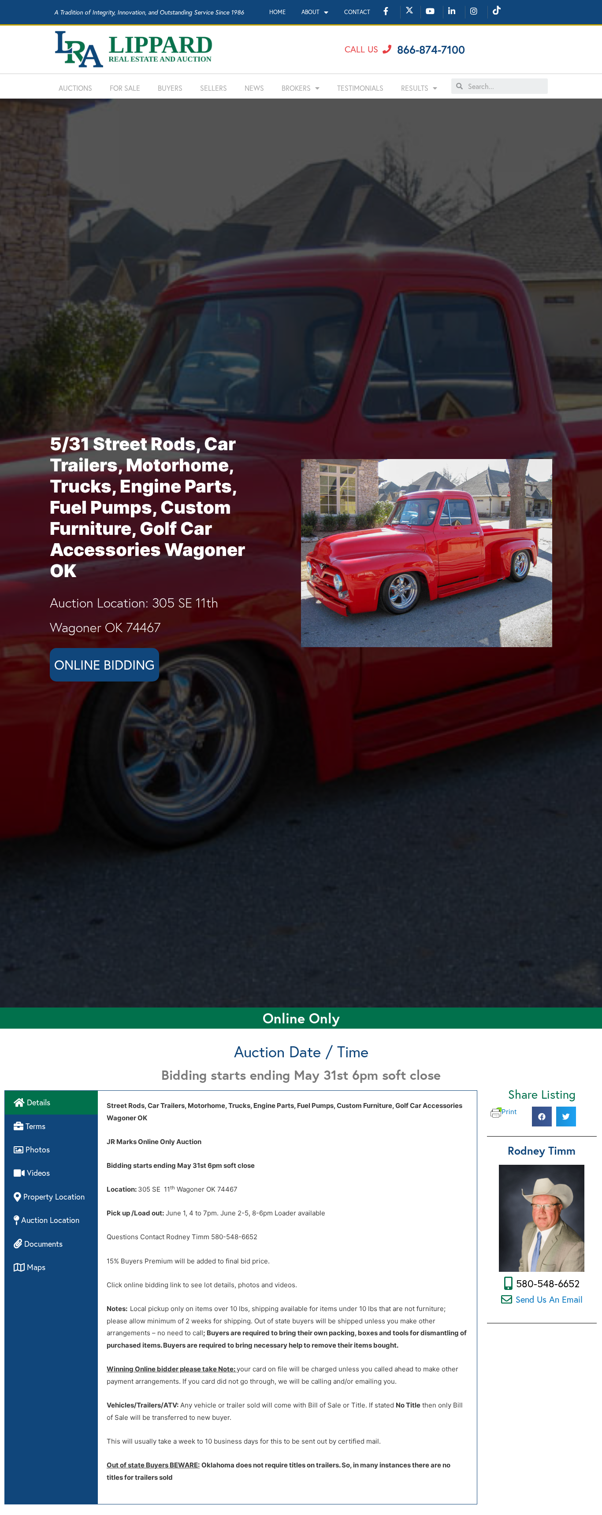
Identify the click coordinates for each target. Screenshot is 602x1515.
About (310, 12)
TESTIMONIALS (360, 88)
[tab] (51, 1102)
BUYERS (170, 88)
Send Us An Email (549, 1299)
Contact (357, 12)
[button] (368, 49)
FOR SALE (125, 88)
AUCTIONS (75, 88)
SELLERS (213, 88)
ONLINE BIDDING (104, 664)
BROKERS (296, 88)
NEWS (254, 88)
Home (277, 12)
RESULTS (414, 88)
